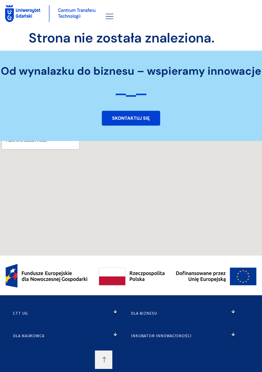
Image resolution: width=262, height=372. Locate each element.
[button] (115, 312)
